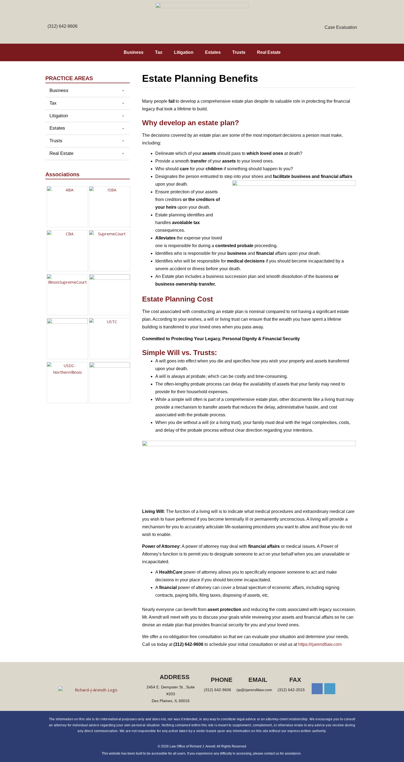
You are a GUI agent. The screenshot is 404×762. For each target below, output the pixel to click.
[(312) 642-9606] (62, 18)
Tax (158, 52)
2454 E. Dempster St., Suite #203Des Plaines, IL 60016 (170, 694)
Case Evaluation (341, 27)
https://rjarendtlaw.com (320, 644)
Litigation (183, 52)
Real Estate (269, 52)
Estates (213, 52)
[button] (87, 91)
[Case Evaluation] (340, 18)
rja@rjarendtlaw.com (254, 690)
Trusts (238, 52)
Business (133, 52)
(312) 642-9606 (63, 26)
